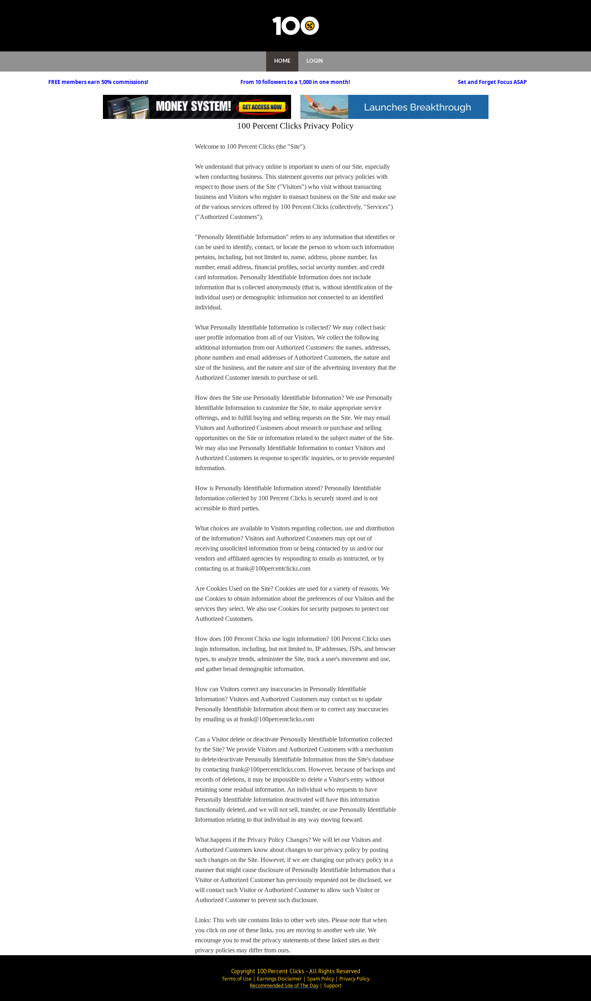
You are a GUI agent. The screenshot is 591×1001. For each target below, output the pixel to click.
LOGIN (314, 61)
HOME (282, 61)
